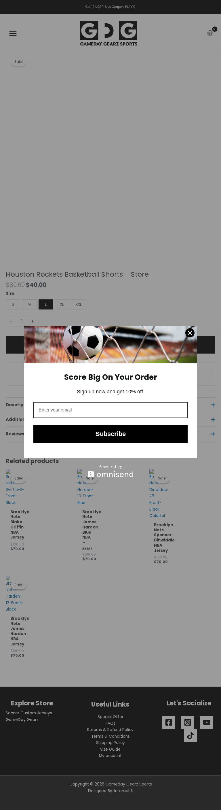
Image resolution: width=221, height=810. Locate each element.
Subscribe (111, 433)
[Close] (190, 333)
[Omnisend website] (110, 471)
